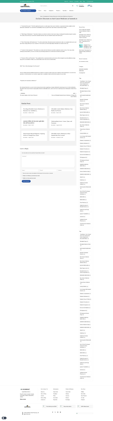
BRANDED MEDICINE (85, 122)
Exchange (68, 399)
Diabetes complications (85, 140)
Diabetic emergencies (85, 151)
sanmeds (25, 112)
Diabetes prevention (84, 148)
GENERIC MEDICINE (85, 168)
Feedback (55, 393)
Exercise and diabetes (85, 154)
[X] (55, 412)
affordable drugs (84, 88)
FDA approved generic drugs (84, 161)
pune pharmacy (84, 202)
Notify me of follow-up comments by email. (31, 175)
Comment (24, 156)
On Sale (82, 397)
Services (67, 395)
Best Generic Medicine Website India (84, 108)
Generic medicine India (85, 171)
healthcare (83, 179)
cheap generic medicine (85, 130)
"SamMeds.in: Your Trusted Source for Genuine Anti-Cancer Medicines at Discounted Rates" (85, 83)
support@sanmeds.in (26, 391)
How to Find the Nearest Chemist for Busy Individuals (85, 193)
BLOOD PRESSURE (85, 112)
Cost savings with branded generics (85, 137)
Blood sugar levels (84, 115)
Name (23, 170)
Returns (67, 397)
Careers (42, 395)
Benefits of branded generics (84, 100)
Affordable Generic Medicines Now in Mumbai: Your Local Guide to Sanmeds (85, 36)
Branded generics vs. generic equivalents (84, 118)
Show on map (23, 399)
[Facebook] (53, 412)
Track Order (68, 391)
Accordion (76, 1)
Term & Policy (43, 393)
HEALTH (82, 177)
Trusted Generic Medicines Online (85, 224)
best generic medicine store (84, 104)
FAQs (54, 395)
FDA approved (83, 157)
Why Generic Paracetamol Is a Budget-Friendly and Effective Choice (85, 51)
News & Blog (43, 397)
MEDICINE (83, 196)
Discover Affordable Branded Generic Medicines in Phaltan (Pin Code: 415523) (64, 95)
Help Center (55, 391)
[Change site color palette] (4, 418)
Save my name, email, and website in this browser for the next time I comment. (38, 173)
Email (41, 170)
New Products (84, 395)
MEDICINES (83, 199)
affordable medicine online (85, 92)
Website (60, 170)
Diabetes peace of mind (85, 146)
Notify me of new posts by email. (29, 178)
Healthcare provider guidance (84, 183)
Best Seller (83, 393)
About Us (66, 1)
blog (81, 1)
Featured (83, 399)
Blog (84, 1)
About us (71, 1)
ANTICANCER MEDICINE (85, 96)
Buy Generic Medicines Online (84, 125)
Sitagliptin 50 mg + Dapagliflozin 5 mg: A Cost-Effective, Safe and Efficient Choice (88, 46)
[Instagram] (58, 412)
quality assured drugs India (84, 210)
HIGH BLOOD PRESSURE (85, 187)
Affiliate (82, 391)
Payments (55, 399)
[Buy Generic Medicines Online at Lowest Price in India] (25, 6)
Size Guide (55, 397)
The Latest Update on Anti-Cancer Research (28, 94)
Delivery (67, 393)
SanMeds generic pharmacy (83, 220)
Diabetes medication (84, 143)
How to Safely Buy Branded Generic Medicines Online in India (84, 31)
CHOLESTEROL (84, 133)
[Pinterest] (60, 412)
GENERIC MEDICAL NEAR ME (84, 165)
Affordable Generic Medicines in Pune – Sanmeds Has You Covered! (85, 41)
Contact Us (43, 399)
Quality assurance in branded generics (84, 206)
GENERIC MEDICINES (85, 174)
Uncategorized (82, 72)
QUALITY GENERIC (85, 213)
